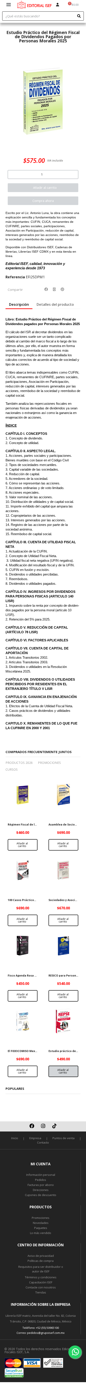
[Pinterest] (62, 289)
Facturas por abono (41, 1185)
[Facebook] (46, 289)
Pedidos (40, 1180)
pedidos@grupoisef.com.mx (46, 1333)
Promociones (40, 1218)
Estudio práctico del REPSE (67, 1051)
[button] (10, 100)
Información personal (40, 1175)
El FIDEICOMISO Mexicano (25, 1051)
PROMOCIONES (49, 763)
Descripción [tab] (19, 304)
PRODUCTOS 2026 (19, 763)
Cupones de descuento (40, 1195)
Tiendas (40, 1292)
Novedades (41, 1223)
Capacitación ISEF (40, 1282)
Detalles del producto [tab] (55, 304)
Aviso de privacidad (41, 1256)
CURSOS (12, 769)
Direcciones (41, 1190)
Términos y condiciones (40, 1277)
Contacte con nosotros (41, 1287)
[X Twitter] (54, 289)
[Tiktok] (54, 1126)
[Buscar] (79, 16)
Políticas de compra (41, 1261)
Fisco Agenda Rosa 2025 (24, 975)
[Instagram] (43, 1126)
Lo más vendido (40, 1233)
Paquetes (40, 1228)
